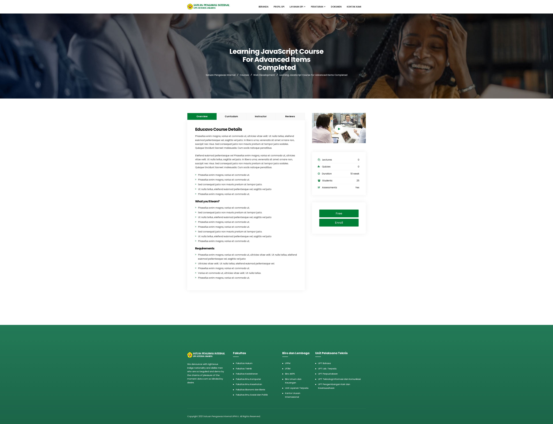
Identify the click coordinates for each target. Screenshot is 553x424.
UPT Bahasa (324, 363)
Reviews (290, 116)
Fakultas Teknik (244, 368)
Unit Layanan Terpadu (296, 387)
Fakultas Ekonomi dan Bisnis (250, 389)
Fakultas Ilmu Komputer (248, 379)
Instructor (261, 116)
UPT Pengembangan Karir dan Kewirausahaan (334, 386)
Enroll (339, 223)
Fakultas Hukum (244, 363)
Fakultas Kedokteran (247, 373)
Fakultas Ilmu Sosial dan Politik (252, 394)
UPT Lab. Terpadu (327, 368)
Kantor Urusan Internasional (292, 395)
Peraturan (317, 6)
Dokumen (336, 6)
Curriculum (231, 116)
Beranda (263, 6)
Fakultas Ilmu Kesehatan (249, 384)
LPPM (287, 363)
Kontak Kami (354, 6)
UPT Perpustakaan (328, 373)
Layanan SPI (296, 6)
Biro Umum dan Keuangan (293, 381)
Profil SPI (279, 6)
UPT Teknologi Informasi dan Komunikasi (339, 379)
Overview (202, 116)
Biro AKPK (290, 373)
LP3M (287, 368)
